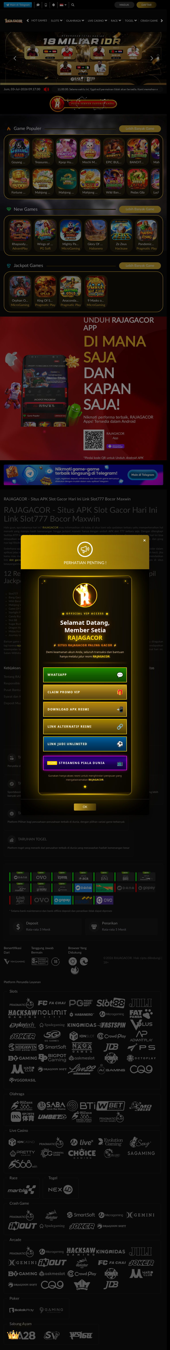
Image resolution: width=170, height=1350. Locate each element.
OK (85, 807)
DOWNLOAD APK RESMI (68, 709)
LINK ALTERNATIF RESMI (70, 727)
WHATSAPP (57, 675)
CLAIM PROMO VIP (64, 692)
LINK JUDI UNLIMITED (67, 744)
